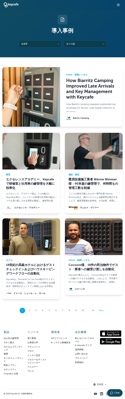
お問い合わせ (81, 354)
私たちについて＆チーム (84, 339)
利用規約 (79, 362)
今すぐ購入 (9, 343)
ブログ (30, 351)
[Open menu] (118, 5)
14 (93, 310)
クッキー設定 (33, 355)
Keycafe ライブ (84, 345)
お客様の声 (32, 343)
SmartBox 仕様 (11, 374)
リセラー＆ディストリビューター (37, 361)
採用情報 (79, 350)
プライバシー (81, 358)
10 (83, 310)
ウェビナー (32, 367)
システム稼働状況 (61, 343)
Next (101, 310)
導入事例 (31, 338)
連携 (6, 354)
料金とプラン (10, 365)
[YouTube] (95, 393)
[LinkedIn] (101, 393)
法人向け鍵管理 (11, 338)
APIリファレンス (59, 338)
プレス (30, 371)
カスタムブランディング (13, 348)
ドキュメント (33, 347)
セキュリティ (10, 369)
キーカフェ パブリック (13, 359)
